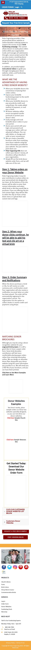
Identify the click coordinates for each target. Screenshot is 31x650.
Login (17, 7)
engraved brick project (10, 347)
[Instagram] (15, 567)
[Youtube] (26, 567)
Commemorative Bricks (8, 592)
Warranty (4, 612)
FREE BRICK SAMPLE (16, 23)
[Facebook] (4, 567)
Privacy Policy (10, 643)
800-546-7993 (17, 18)
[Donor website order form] (16, 490)
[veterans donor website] (16, 451)
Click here (11, 418)
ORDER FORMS (8, 7)
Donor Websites (6, 606)
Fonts (3, 584)
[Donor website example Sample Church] (16, 429)
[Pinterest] (21, 567)
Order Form (5, 604)
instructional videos (9, 69)
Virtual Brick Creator (7, 590)
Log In (3, 601)
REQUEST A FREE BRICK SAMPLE (15, 531)
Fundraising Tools (6, 609)
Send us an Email (9, 629)
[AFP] (4, 572)
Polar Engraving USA (13, 151)
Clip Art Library (6, 582)
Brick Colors (5, 587)
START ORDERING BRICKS (16, 537)
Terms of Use (20, 643)
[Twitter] (9, 567)
